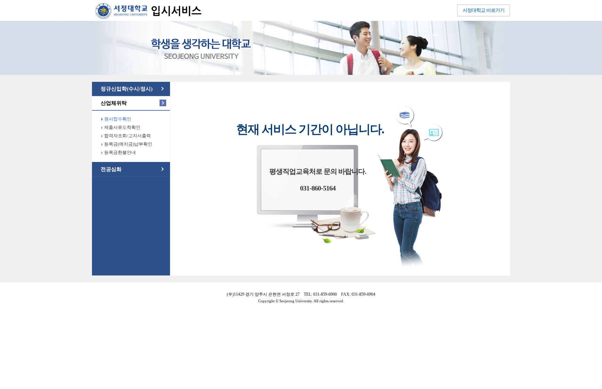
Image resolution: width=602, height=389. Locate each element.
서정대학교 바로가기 (483, 10)
